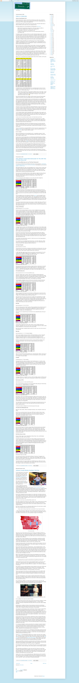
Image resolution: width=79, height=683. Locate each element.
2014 (51, 39)
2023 (51, 19)
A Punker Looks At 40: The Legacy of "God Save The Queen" (53, 83)
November (52, 25)
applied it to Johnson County (20, 165)
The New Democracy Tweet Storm (52, 77)
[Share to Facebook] (36, 154)
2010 (51, 44)
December (52, 24)
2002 (51, 54)
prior (38, 26)
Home (31, 663)
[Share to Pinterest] (37, 154)
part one (35, 195)
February (51, 30)
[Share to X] (35, 154)
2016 (51, 37)
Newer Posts (18, 663)
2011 (51, 43)
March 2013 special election (31, 637)
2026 (51, 15)
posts (40, 26)
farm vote (20, 634)
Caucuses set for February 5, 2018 (53, 74)
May (51, 28)
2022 (51, 20)
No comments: (30, 465)
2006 (51, 49)
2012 (51, 42)
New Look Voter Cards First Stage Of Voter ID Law (53, 69)
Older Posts (44, 663)
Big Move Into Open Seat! (52, 72)
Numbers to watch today (52, 64)
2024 (51, 18)
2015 (51, 38)
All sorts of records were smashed (39, 487)
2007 (51, 48)
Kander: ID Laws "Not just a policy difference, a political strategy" (53, 87)
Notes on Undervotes (21, 16)
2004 (51, 52)
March (51, 29)
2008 (51, 47)
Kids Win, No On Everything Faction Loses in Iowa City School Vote (53, 61)
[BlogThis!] (34, 154)
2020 (51, 23)
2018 (51, 34)
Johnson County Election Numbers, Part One (27, 470)
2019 (51, 33)
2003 (51, 53)
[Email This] (33, 154)
